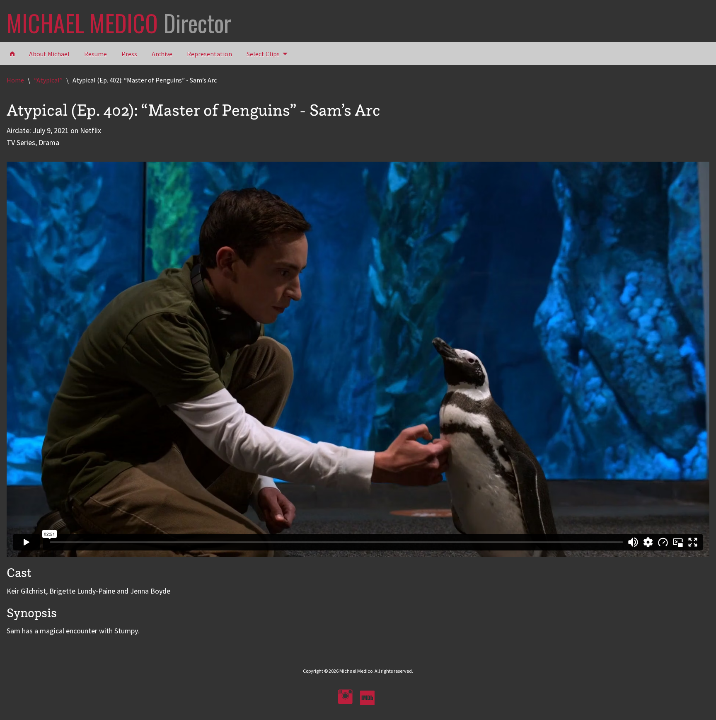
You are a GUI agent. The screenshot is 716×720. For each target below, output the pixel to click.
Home (15, 80)
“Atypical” (48, 80)
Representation (209, 54)
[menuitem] (265, 53)
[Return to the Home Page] (12, 53)
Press (129, 54)
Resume (95, 54)
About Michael (49, 54)
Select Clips (263, 54)
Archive (162, 54)
